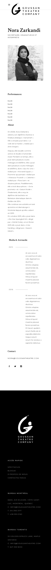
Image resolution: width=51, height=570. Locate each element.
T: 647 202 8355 (15, 547)
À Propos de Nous (18, 474)
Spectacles (14, 467)
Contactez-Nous (17, 478)
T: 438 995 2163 (15, 514)
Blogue (12, 471)
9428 (10, 101)
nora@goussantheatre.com (23, 358)
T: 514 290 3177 (15, 511)
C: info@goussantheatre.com (24, 507)
